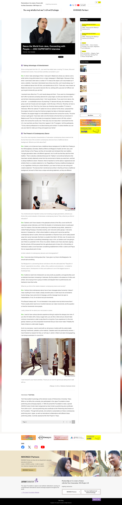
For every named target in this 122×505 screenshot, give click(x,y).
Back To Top (96, 499)
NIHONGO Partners (28, 470)
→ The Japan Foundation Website (30, 492)
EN (99, 2)
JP (96, 2)
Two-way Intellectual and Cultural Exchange (90, 491)
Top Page (82, 5)
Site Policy (61, 500)
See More (90, 115)
